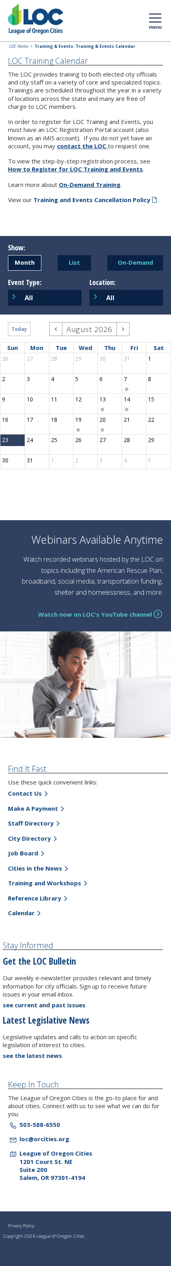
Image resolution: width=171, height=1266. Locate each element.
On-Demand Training (89, 185)
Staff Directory (31, 823)
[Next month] (123, 329)
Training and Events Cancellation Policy (91, 200)
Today (19, 329)
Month (25, 262)
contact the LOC (82, 146)
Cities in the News (35, 868)
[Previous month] (55, 329)
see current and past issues (44, 1005)
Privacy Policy (21, 1226)
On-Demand (135, 262)
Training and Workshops (44, 883)
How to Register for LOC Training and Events (75, 169)
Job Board (23, 853)
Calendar (21, 913)
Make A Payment (33, 808)
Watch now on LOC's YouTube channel (95, 614)
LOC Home (18, 46)
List (74, 262)
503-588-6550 (39, 1124)
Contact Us (25, 793)
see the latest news (32, 1056)
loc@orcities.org (44, 1139)
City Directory (29, 838)
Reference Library (34, 898)
